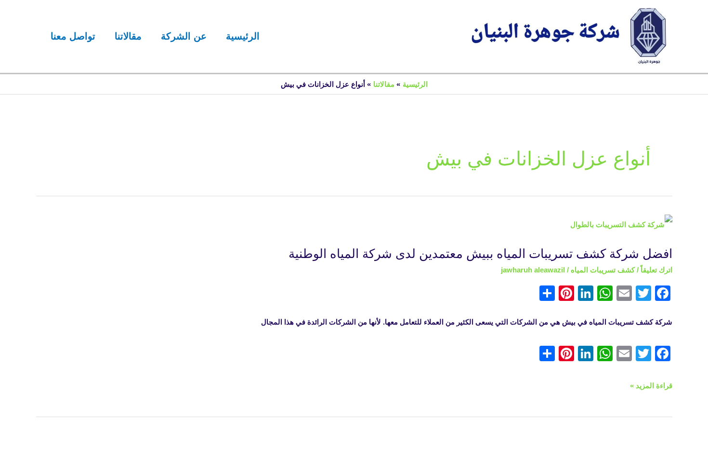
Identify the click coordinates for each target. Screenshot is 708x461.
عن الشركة (184, 36)
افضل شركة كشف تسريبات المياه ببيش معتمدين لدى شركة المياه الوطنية (480, 253)
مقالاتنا (128, 36)
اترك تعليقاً (656, 270)
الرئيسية (243, 36)
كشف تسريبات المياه (603, 270)
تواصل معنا (73, 36)
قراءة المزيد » (651, 386)
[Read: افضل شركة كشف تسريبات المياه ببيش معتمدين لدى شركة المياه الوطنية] (621, 224)
